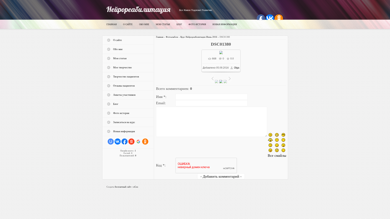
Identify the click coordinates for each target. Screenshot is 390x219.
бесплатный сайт (123, 187)
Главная (111, 24)
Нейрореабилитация (138, 9)
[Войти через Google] (138, 141)
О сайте (128, 24)
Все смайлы (277, 156)
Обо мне (144, 24)
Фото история (197, 24)
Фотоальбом (172, 37)
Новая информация (224, 24)
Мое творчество (122, 67)
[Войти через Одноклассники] (145, 141)
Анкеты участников (124, 94)
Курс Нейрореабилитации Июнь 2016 (198, 37)
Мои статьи (163, 24)
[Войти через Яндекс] (131, 141)
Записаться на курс (124, 122)
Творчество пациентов (126, 76)
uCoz (135, 187)
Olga (236, 67)
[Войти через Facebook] (124, 141)
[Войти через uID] (111, 141)
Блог (179, 24)
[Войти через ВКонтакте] (118, 141)
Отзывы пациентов (124, 85)
